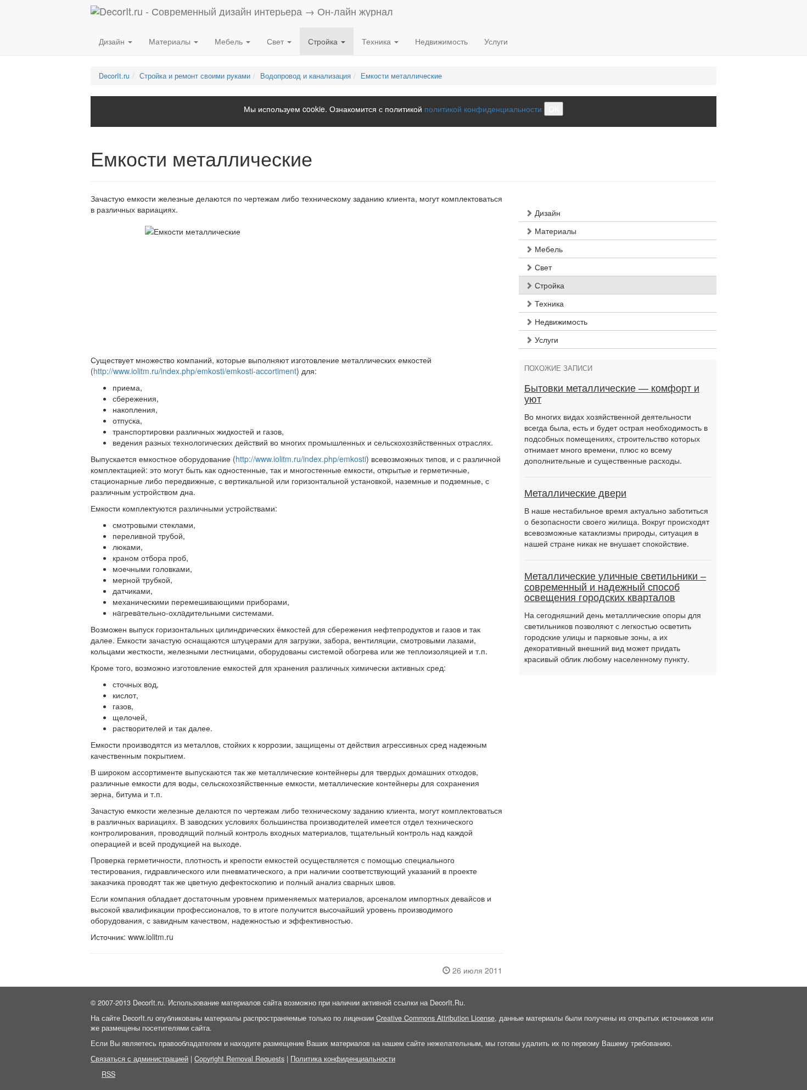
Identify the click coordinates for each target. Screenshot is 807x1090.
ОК (553, 108)
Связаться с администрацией (139, 1059)
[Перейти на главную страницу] (241, 13)
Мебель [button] (230, 41)
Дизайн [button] (113, 41)
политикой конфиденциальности (483, 108)
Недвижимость (441, 41)
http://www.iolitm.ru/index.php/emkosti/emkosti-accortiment (194, 370)
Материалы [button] (171, 41)
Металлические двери (575, 493)
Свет (542, 267)
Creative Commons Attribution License (435, 1018)
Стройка (548, 285)
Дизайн (547, 212)
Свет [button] (276, 41)
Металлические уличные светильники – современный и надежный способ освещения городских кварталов (615, 587)
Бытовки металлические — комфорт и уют (611, 394)
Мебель (548, 248)
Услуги (496, 41)
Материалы (554, 230)
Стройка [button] (324, 41)
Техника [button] (377, 41)
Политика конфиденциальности (342, 1059)
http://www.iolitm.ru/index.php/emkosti (301, 458)
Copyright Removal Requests (239, 1059)
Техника (548, 303)
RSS (108, 1074)
